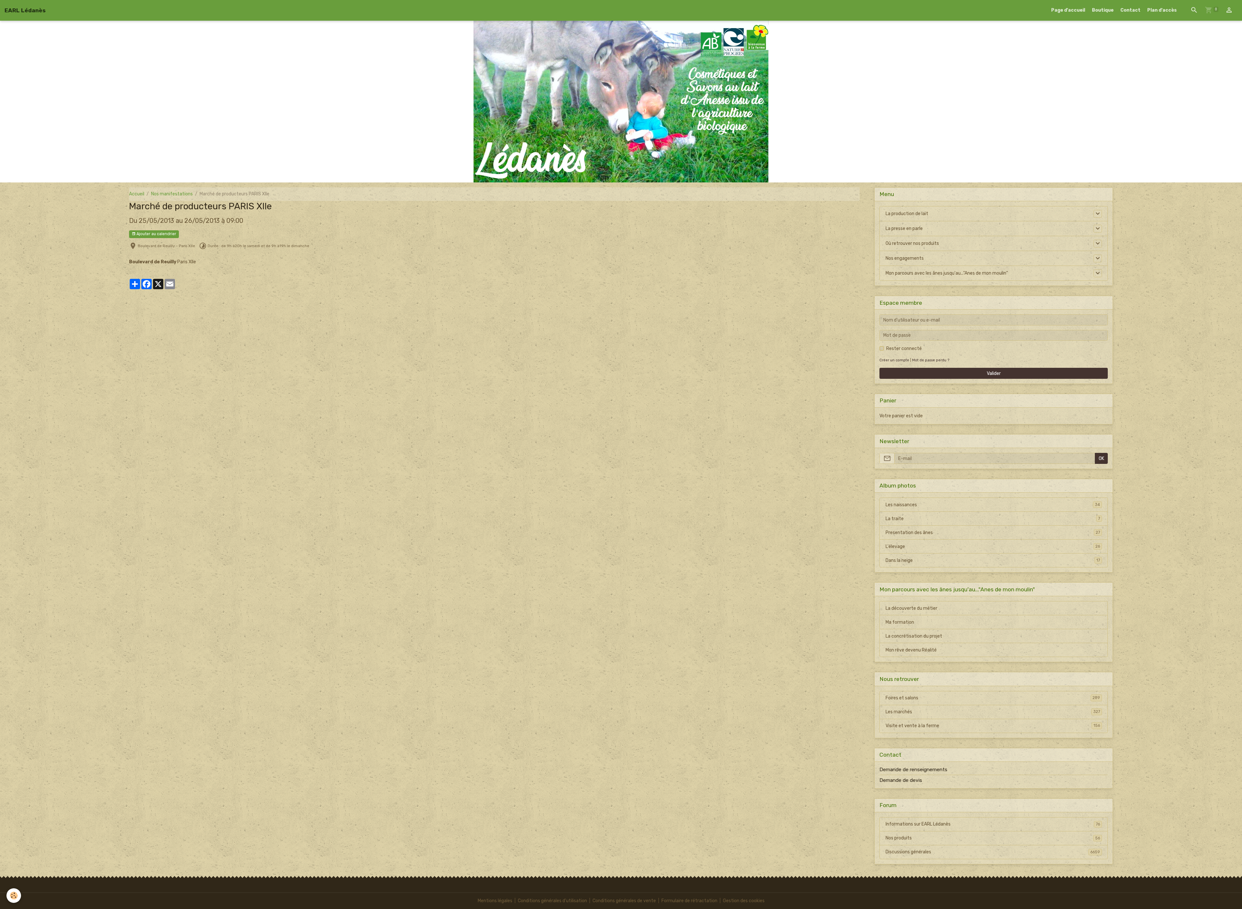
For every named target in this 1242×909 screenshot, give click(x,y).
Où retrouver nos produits (912, 243)
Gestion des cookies (744, 901)
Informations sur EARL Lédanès (993, 824)
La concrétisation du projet (914, 636)
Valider (994, 373)
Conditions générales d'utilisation (552, 901)
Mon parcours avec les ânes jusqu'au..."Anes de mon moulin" (947, 273)
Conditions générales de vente (624, 901)
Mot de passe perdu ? (930, 360)
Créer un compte (894, 360)
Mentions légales (495, 901)
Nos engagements (905, 258)
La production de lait (907, 213)
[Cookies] (13, 895)
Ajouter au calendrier (156, 234)
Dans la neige (993, 560)
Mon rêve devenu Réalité (911, 650)
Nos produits (993, 838)
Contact (1130, 10)
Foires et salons (993, 698)
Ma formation (900, 622)
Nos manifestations (172, 194)
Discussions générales (993, 852)
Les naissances (993, 505)
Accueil (136, 194)
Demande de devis (900, 780)
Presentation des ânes (993, 532)
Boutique (1103, 10)
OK (1101, 458)
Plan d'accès (1162, 10)
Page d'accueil (1068, 10)
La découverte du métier (911, 608)
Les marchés (993, 712)
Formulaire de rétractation (689, 901)
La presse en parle (904, 228)
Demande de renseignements (913, 769)
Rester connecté (904, 348)
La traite (993, 518)
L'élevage (993, 546)
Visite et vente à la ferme (993, 725)
